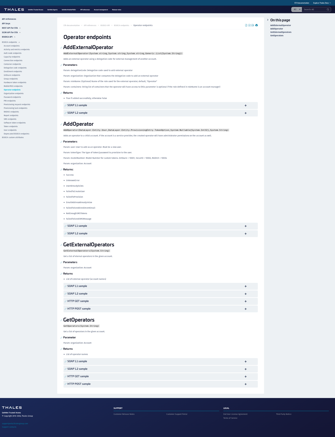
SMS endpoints (10, 119)
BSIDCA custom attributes (13, 137)
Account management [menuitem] (101, 10)
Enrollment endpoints (13, 71)
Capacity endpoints (12, 57)
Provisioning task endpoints (15, 108)
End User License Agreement (235, 414)
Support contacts (9, 427)
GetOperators (276, 35)
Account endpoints (12, 46)
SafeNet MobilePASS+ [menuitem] (69, 10)
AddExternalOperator (280, 25)
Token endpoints (11, 126)
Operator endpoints (12, 90)
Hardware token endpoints (15, 82)
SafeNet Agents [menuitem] (52, 10)
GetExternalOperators (280, 32)
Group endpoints (11, 79)
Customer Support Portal (176, 414)
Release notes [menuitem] (116, 10)
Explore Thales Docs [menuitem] (321, 2)
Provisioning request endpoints (17, 104)
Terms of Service (230, 418)
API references (9, 19)
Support (118, 408)
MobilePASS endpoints (13, 86)
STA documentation (301, 3)
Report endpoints (11, 115)
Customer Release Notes (124, 414)
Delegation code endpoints (15, 68)
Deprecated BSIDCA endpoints (16, 134)
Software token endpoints (15, 123)
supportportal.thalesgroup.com (15, 423)
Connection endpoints (13, 60)
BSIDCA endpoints (9, 42)
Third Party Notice (283, 414)
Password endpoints (12, 97)
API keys (6, 23)
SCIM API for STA (10, 32)
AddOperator (276, 29)
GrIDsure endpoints (12, 75)
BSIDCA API (7, 36)
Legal (226, 408)
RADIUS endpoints (11, 112)
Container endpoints (12, 64)
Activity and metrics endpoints (17, 49)
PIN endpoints (10, 101)
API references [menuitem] (85, 10)
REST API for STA (10, 27)
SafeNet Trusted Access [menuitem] (35, 10)
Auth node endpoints (12, 53)
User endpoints (10, 130)
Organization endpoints (14, 93)
